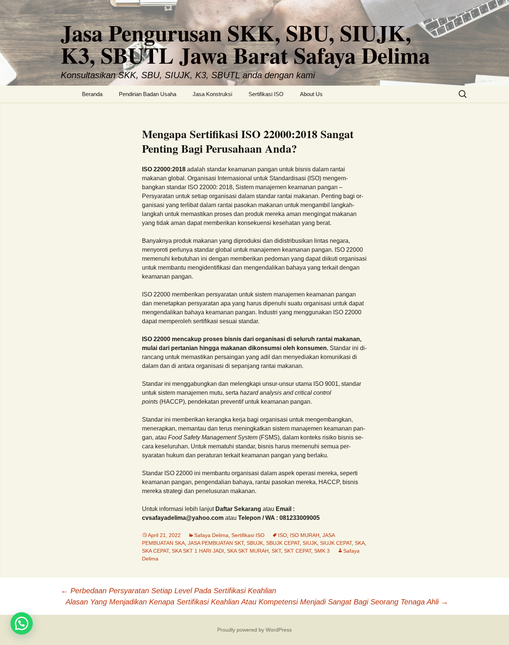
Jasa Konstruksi (212, 94)
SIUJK (310, 543)
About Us (311, 94)
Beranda (92, 94)
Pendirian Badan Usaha (147, 94)
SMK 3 (322, 551)
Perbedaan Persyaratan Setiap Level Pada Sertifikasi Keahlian (168, 591)
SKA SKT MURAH (248, 551)
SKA (360, 543)
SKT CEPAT (297, 551)
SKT (276, 551)
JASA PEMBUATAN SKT (216, 543)
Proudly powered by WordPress (254, 630)
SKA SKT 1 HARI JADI (198, 551)
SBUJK (255, 543)
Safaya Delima (211, 535)
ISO (282, 535)
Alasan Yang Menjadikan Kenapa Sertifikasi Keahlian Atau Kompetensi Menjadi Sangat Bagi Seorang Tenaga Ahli (257, 602)
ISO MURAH (304, 535)
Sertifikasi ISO (266, 94)
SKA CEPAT (155, 551)
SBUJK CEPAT (283, 543)
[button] (21, 623)
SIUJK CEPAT (336, 543)
